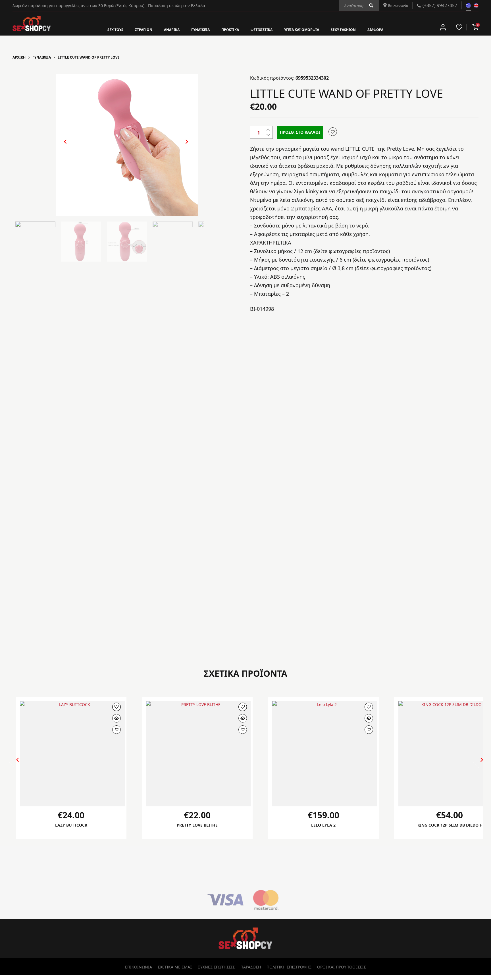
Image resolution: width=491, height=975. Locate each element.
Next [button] (181, 146)
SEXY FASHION (358, 29)
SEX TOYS (96, 29)
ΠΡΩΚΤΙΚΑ (227, 29)
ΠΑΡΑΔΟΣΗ (250, 967)
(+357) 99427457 (440, 5)
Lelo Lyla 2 (323, 825)
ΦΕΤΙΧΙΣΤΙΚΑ (262, 29)
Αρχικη (19, 57)
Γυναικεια (41, 57)
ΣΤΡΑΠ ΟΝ (128, 29)
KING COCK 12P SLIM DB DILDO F (450, 825)
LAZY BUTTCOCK (71, 825)
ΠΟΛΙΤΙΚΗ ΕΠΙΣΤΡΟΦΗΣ (289, 967)
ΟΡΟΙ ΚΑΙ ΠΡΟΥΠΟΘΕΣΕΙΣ (341, 967)
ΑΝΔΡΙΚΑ (160, 29)
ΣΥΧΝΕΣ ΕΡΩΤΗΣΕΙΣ (216, 967)
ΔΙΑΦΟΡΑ (394, 29)
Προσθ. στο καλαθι (300, 132)
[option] (127, 145)
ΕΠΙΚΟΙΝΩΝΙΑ (138, 967)
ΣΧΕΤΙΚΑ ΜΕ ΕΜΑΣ (175, 967)
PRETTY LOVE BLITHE (197, 825)
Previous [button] (62, 146)
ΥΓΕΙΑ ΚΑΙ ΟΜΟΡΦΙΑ (309, 29)
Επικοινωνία (395, 5)
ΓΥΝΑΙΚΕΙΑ (193, 29)
